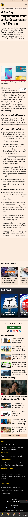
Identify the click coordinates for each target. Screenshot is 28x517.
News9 (5, 1)
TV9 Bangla (11, 474)
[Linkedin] (20, 331)
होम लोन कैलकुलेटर (5, 463)
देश (2, 450)
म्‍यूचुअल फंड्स (4, 447)
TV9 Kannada (4, 474)
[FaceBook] (11, 331)
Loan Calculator (6, 460)
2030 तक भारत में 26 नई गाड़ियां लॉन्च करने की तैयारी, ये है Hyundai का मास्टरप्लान (19, 373)
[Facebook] (8, 501)
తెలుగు (13, 1)
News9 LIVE (3, 479)
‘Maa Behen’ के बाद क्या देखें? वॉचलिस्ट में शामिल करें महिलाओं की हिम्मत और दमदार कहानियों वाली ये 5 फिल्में (14, 398)
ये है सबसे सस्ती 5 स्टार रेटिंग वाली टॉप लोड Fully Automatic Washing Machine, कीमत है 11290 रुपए (19, 341)
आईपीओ (14, 447)
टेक (9, 450)
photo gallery (8, 378)
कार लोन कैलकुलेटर (5, 465)
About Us (9, 487)
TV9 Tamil (10, 476)
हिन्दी (2, 1)
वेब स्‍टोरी (20, 456)
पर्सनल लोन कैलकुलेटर (16, 463)
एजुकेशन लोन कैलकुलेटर (17, 465)
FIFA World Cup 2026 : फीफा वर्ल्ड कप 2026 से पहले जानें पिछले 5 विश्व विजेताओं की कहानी (18, 406)
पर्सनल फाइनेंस (15, 445)
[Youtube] (17, 331)
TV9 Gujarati (17, 474)
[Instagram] (14, 331)
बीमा (10, 447)
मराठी (17, 1)
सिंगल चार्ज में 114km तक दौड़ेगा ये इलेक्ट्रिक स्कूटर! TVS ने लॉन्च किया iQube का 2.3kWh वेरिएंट (19, 349)
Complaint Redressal (18, 490)
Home (2, 9)
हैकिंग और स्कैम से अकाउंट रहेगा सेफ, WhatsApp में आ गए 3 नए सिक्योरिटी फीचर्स (19, 365)
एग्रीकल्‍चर (13, 450)
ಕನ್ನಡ (10, 1)
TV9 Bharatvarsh (5, 472)
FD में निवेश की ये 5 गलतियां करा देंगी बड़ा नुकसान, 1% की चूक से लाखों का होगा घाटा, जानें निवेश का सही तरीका (19, 430)
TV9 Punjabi (3, 476)
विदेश (5, 450)
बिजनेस (2, 445)
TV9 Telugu (19, 472)
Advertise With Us (17, 487)
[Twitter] (8, 331)
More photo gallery (13, 435)
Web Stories (7, 290)
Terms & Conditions (5, 493)
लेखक (2, 456)
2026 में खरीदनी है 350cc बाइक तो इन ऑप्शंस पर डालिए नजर (18, 414)
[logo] (2, 4)
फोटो (10, 456)
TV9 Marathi (12, 472)
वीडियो (15, 456)
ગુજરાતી (21, 1)
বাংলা (25, 1)
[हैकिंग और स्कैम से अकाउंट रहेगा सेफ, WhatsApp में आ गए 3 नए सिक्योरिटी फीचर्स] (6, 365)
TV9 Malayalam (17, 476)
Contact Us (3, 487)
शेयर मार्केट (8, 445)
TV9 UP (23, 476)
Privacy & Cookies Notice (6, 490)
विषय (6, 456)
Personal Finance (9, 9)
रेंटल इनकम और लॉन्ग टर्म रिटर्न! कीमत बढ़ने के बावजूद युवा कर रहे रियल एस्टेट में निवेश (19, 357)
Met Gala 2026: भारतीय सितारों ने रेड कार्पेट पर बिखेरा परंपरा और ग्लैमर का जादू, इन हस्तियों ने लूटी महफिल (19, 422)
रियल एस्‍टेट (20, 447)
